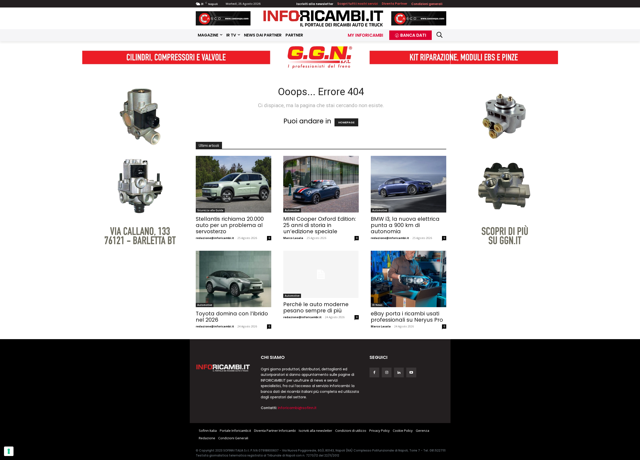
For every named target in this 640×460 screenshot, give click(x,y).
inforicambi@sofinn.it (297, 407)
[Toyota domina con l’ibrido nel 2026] (233, 279)
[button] (440, 34)
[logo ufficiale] (223, 367)
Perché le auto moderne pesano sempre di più (315, 307)
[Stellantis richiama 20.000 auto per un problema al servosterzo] (233, 184)
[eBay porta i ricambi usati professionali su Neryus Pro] (408, 279)
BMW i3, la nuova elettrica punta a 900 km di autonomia (405, 225)
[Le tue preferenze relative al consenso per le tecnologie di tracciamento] (9, 451)
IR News (377, 305)
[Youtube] (411, 372)
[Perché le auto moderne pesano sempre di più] (321, 274)
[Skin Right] (504, 156)
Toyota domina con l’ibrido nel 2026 (232, 316)
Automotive (292, 210)
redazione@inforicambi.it (215, 238)
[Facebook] (374, 372)
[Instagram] (387, 372)
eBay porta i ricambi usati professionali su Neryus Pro (407, 316)
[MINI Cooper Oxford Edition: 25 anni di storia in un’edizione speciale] (321, 184)
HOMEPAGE (346, 122)
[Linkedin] (399, 372)
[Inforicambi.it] (323, 18)
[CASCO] (223, 18)
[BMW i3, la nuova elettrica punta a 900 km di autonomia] (408, 184)
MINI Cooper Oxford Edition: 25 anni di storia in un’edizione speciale (319, 225)
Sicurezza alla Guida (210, 210)
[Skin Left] (136, 156)
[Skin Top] (320, 57)
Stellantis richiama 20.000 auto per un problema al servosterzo (230, 225)
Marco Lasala (293, 238)
